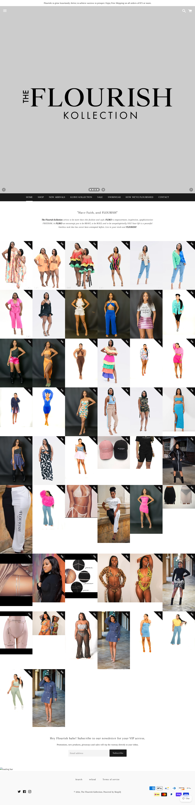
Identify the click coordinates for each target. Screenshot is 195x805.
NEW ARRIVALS (57, 197)
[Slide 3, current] (95, 190)
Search (78, 779)
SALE (100, 197)
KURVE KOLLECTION (81, 197)
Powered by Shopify (112, 792)
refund (92, 779)
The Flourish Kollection (91, 792)
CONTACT (163, 197)
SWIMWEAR (114, 197)
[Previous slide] (3, 189)
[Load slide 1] (90, 190)
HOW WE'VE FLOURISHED (139, 197)
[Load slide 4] (98, 190)
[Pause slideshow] (103, 189)
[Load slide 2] (93, 190)
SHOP (41, 197)
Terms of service (111, 779)
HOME (29, 197)
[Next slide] (191, 189)
